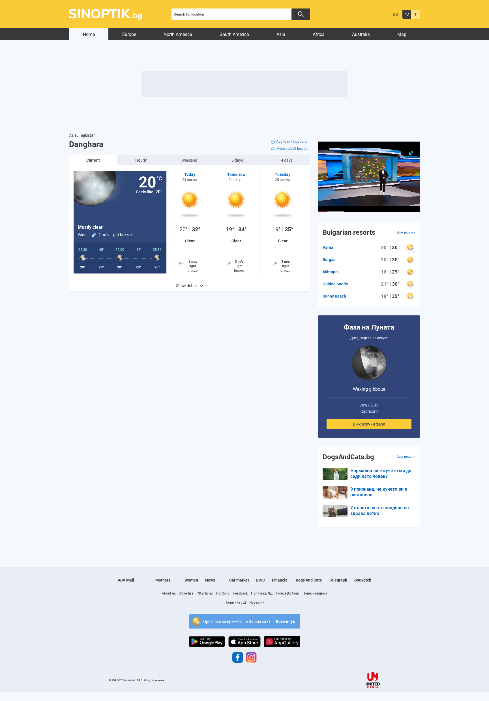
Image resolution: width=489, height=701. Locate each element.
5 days (237, 160)
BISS (260, 580)
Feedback (240, 593)
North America (178, 34)
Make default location (293, 149)
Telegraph (338, 580)
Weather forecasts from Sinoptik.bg (108, 14)
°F (415, 14)
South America (234, 34)
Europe (129, 34)
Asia (280, 34)
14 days (286, 160)
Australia (361, 34)
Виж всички (406, 232)
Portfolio (223, 593)
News (210, 580)
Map (401, 34)
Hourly (141, 160)
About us (169, 593)
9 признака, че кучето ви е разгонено (378, 491)
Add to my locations (291, 142)
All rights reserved (155, 680)
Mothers (162, 580)
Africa (319, 34)
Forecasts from (287, 593)
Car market (239, 580)
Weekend (189, 160)
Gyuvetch (362, 580)
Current (93, 160)
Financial (280, 580)
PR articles (205, 593)
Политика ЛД (262, 593)
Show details (187, 285)
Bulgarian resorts (349, 232)
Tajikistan (87, 135)
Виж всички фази (369, 424)
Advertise (186, 593)
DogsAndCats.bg (348, 457)
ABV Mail (126, 580)
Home (89, 34)
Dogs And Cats (309, 580)
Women (191, 580)
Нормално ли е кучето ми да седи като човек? (380, 473)
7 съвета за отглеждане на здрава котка (379, 510)
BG (395, 14)
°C (407, 14)
